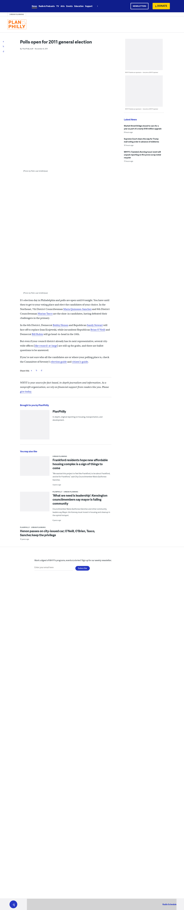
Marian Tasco (45, 313)
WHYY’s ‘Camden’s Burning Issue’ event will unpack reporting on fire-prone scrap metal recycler (142, 154)
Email (41, 370)
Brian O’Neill (97, 329)
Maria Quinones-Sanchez (77, 309)
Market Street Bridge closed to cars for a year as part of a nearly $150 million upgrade (142, 127)
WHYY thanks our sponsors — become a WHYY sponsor (141, 72)
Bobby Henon (60, 325)
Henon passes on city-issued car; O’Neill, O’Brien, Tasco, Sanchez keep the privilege (57, 533)
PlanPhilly (59, 411)
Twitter (36, 370)
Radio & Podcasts (47, 6)
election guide (59, 361)
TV (57, 6)
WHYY (17, 6)
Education (78, 6)
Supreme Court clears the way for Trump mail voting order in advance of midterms (141, 140)
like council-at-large (46, 345)
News (34, 6)
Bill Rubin (37, 334)
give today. (26, 391)
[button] (13, 904)
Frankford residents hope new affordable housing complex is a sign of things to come (80, 464)
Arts (63, 6)
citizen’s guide (80, 361)
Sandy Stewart (95, 325)
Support (89, 6)
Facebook (31, 370)
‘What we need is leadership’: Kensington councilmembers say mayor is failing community (80, 499)
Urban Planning (17, 14)
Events (69, 6)
